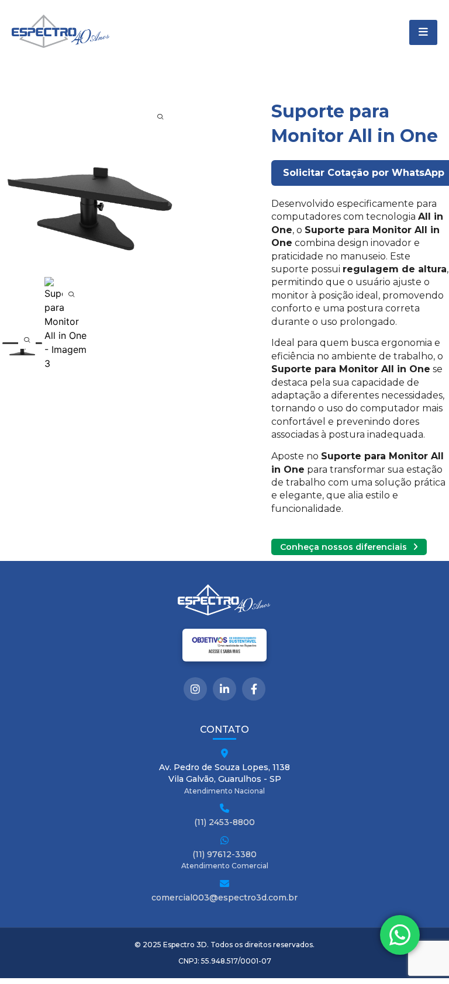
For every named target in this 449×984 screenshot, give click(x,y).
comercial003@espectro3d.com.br (224, 897)
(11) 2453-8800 (224, 822)
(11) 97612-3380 (224, 854)
